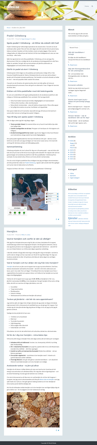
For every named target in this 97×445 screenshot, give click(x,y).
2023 (71, 154)
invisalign (75, 202)
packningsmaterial (72, 208)
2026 (71, 141)
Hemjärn (12, 231)
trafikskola (80, 218)
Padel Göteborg (16, 35)
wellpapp (81, 223)
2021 (71, 159)
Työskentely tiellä (77, 221)
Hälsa (23, 235)
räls (74, 213)
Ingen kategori (26, 39)
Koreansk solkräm (75, 85)
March (72, 147)
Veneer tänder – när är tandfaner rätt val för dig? (78, 117)
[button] (92, 6)
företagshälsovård (79, 200)
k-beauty (86, 202)
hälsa (85, 200)
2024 (71, 152)
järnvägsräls (80, 202)
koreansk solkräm (78, 204)
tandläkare (85, 213)
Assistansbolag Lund (75, 193)
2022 (71, 156)
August (72, 143)
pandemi (87, 208)
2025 (71, 150)
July (71, 145)
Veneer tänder (74, 223)
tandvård (79, 215)
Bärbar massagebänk (85, 193)
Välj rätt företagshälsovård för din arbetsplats (79, 70)
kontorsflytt (70, 204)
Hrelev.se (11, 7)
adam (34, 39)
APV (69, 193)
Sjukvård (73, 175)
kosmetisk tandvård (77, 206)
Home (87, 6)
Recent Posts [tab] (74, 47)
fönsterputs (75, 197)
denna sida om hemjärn (46, 379)
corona (75, 195)
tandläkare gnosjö (72, 215)
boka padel (70, 195)
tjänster (73, 218)
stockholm (80, 213)
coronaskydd (80, 195)
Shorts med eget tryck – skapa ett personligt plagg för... (79, 101)
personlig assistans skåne (74, 210)
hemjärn (70, 202)
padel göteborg (80, 208)
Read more (73, 65)
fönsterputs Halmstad (84, 197)
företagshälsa (71, 200)
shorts (76, 213)
